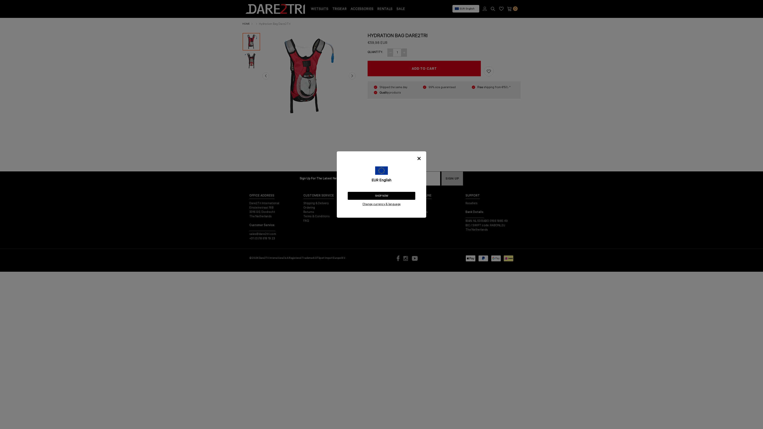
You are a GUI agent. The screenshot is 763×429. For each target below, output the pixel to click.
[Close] (419, 158)
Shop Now (381, 195)
